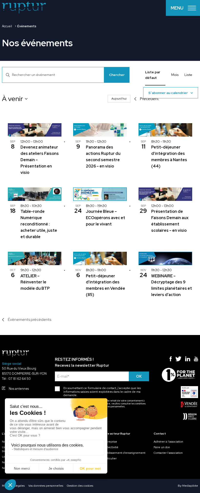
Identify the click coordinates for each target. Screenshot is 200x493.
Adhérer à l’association (168, 442)
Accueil (7, 26)
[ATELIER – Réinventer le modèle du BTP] (34, 258)
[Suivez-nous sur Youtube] (196, 359)
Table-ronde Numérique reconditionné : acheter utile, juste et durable (38, 224)
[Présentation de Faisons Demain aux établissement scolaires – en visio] (165, 194)
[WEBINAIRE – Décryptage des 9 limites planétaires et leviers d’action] (165, 258)
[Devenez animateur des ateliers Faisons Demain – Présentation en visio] (34, 130)
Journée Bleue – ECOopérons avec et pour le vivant (105, 218)
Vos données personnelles (45, 486)
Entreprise (110, 442)
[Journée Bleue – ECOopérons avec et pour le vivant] (100, 194)
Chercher (117, 75)
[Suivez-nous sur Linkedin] (187, 359)
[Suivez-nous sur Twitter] (178, 359)
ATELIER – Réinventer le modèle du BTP (35, 282)
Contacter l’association (168, 453)
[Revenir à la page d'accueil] (24, 8)
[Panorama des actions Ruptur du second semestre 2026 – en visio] (100, 130)
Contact (160, 434)
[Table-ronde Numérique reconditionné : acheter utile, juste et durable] (34, 194)
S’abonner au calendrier (168, 93)
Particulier (110, 458)
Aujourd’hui (119, 99)
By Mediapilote (188, 486)
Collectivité (110, 447)
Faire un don (162, 447)
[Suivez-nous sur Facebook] (171, 359)
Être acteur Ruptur (116, 434)
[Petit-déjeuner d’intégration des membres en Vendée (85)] (100, 258)
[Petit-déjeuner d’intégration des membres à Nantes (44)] (165, 130)
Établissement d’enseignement (124, 453)
